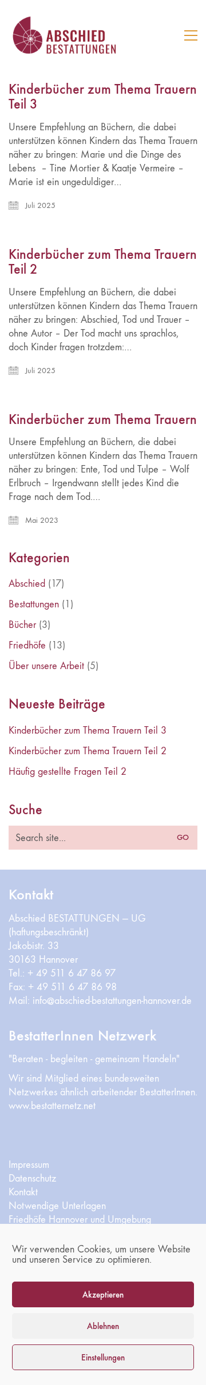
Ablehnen (103, 1326)
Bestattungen (34, 604)
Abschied (27, 584)
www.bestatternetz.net (52, 1106)
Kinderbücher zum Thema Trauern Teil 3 (103, 97)
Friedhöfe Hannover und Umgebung (80, 1220)
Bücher (22, 625)
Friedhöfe (27, 645)
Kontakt (23, 1192)
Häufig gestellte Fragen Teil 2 (67, 772)
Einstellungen (103, 1357)
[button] (190, 35)
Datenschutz (32, 1178)
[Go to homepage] (80, 35)
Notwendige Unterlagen (57, 1206)
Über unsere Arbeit (46, 666)
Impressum (29, 1165)
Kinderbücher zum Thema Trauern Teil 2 (103, 262)
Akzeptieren (103, 1295)
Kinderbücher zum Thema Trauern (103, 419)
